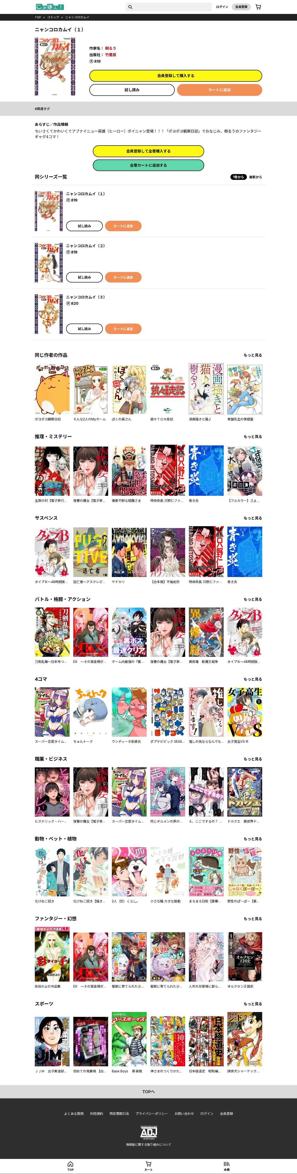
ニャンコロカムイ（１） (86, 193)
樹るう (110, 48)
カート (148, 1169)
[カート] (258, 7)
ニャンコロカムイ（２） (86, 245)
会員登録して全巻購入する (148, 151)
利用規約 (96, 1114)
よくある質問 (74, 1114)
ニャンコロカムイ (77, 17)
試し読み (132, 90)
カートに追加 (219, 90)
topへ (148, 1091)
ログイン (222, 7)
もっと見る (253, 355)
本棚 (226, 1169)
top (38, 17)
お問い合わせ (184, 1114)
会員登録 (241, 7)
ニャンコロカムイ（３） (86, 297)
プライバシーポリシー (152, 1114)
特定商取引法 (119, 1114)
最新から (255, 177)
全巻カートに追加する (148, 165)
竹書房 (110, 54)
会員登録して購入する (175, 75)
